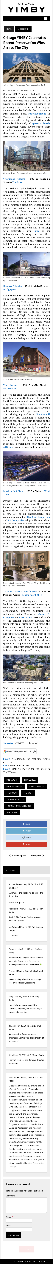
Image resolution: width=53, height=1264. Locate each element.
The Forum (10, 385)
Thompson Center (14, 178)
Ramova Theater (12, 286)
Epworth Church (41, 123)
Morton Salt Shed (13, 491)
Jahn (36, 230)
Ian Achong (10, 90)
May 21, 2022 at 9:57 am (31, 927)
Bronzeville (9, 388)
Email (9, 1225)
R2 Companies (16, 520)
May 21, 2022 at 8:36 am (31, 908)
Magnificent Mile (32, 594)
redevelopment (37, 113)
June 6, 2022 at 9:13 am (32, 1077)
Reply (15, 887)
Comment (10, 1195)
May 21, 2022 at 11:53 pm (29, 970)
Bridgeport (9, 289)
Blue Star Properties (38, 517)
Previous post (19, 855)
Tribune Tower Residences (20, 591)
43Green (8, 447)
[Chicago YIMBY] (26, 8)
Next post (36, 855)
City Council (42, 414)
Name (9, 1217)
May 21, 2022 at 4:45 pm (26, 996)
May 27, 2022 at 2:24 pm (25, 1055)
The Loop (17, 182)
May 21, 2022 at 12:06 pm (30, 949)
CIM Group (25, 617)
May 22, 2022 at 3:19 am (28, 1025)
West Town (12, 812)
